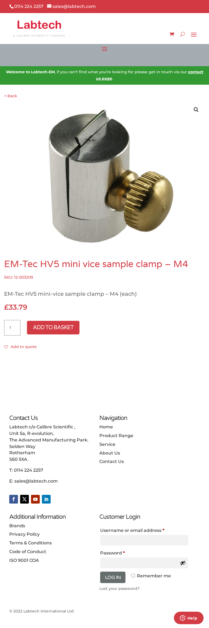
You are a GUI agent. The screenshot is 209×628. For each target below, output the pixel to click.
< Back (10, 95)
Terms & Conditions (30, 542)
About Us (109, 453)
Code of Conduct (27, 551)
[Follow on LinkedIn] (46, 499)
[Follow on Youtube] (35, 499)
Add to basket (53, 327)
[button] (196, 110)
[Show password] (183, 563)
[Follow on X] (24, 499)
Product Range (116, 435)
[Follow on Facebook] (13, 499)
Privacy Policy (24, 534)
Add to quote (24, 346)
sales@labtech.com (36, 481)
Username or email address (142, 530)
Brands (17, 525)
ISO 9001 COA (24, 560)
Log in (113, 577)
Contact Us (111, 461)
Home (106, 426)
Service (107, 444)
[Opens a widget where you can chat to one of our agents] (189, 618)
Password (122, 553)
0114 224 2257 (28, 470)
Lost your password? (119, 588)
